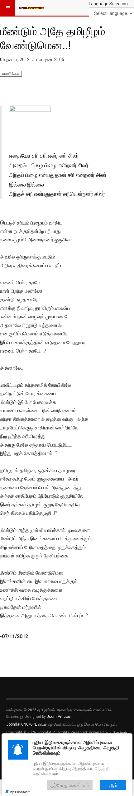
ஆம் (113, 785)
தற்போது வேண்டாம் (69, 785)
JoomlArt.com (59, 716)
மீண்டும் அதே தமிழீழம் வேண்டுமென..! (52, 37)
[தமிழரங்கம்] (31, 8)
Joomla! (13, 724)
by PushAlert (20, 791)
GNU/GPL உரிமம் (34, 724)
